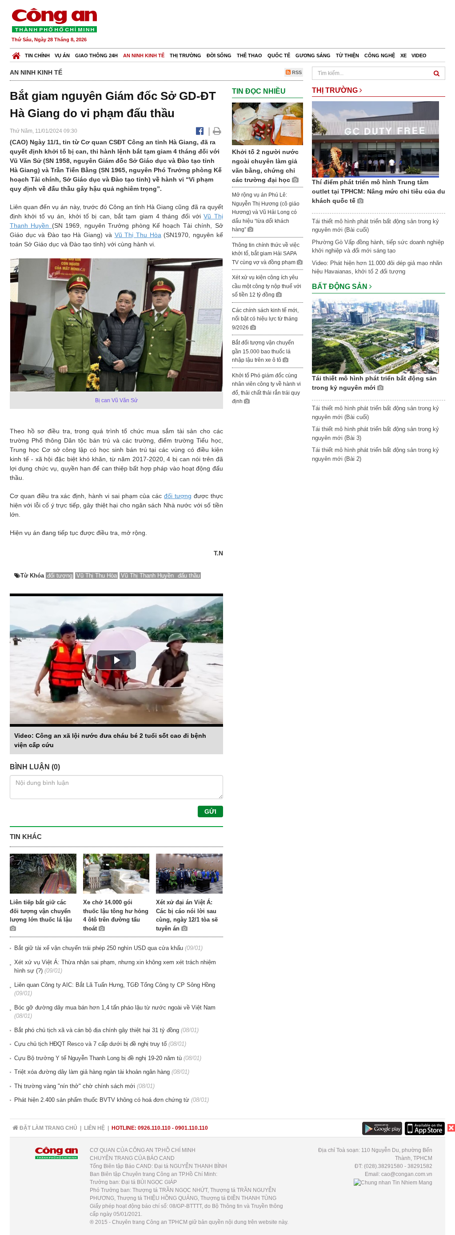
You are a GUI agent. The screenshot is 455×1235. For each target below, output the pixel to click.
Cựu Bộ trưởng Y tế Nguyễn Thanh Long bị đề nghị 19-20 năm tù (98, 1058)
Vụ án (62, 55)
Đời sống (219, 55)
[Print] (217, 131)
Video (419, 55)
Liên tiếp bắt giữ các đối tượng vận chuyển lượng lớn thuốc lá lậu (41, 911)
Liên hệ (94, 1128)
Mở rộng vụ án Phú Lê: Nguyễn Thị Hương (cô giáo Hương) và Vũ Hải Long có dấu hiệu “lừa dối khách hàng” (265, 212)
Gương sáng (313, 55)
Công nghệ (379, 55)
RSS (296, 72)
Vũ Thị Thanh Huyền (148, 575)
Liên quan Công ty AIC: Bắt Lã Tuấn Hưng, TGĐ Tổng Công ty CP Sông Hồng (114, 985)
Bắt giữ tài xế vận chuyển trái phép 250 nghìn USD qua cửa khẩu (98, 948)
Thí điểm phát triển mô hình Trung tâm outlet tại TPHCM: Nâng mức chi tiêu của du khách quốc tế (378, 191)
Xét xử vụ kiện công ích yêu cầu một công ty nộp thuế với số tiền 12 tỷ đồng (266, 286)
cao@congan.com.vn (406, 1174)
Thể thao (249, 55)
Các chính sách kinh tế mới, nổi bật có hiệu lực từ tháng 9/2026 (265, 319)
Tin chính (37, 55)
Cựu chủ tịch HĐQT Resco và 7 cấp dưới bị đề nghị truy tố (90, 1044)
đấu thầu (189, 575)
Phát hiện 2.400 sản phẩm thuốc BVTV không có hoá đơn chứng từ (101, 1099)
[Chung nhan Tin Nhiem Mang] (393, 1182)
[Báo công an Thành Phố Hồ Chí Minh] (54, 19)
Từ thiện (347, 55)
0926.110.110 (154, 1128)
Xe (403, 55)
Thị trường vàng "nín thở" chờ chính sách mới (74, 1086)
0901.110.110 (191, 1128)
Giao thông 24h (96, 55)
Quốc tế (278, 55)
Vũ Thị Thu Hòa (138, 234)
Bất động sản (340, 286)
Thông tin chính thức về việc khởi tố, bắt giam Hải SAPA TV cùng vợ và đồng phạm (265, 253)
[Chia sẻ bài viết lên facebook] (200, 131)
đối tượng (178, 495)
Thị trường (185, 55)
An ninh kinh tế (143, 55)
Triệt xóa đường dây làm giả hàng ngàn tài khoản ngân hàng (92, 1072)
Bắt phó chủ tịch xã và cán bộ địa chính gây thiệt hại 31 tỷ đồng (96, 1030)
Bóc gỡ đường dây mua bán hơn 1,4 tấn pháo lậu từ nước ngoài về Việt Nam (115, 1007)
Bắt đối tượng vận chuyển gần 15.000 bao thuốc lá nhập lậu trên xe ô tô (263, 351)
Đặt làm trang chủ (47, 1128)
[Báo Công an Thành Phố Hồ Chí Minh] (16, 53)
